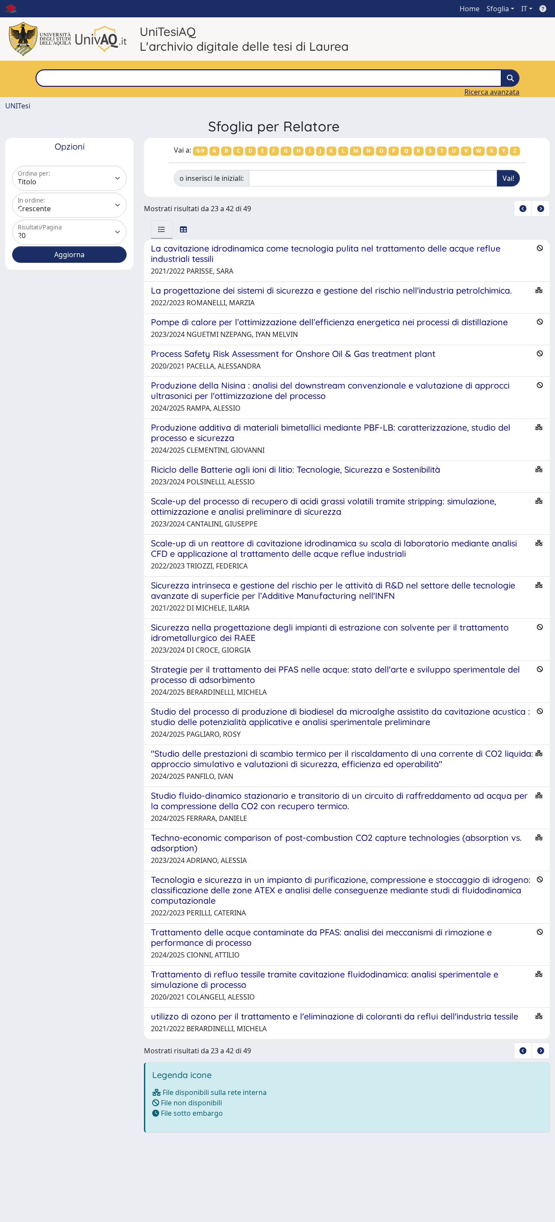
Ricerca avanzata (491, 92)
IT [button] (524, 8)
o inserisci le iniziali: (212, 178)
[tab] (162, 229)
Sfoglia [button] (497, 8)
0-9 (200, 150)
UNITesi (17, 106)
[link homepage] (14, 9)
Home (470, 8)
